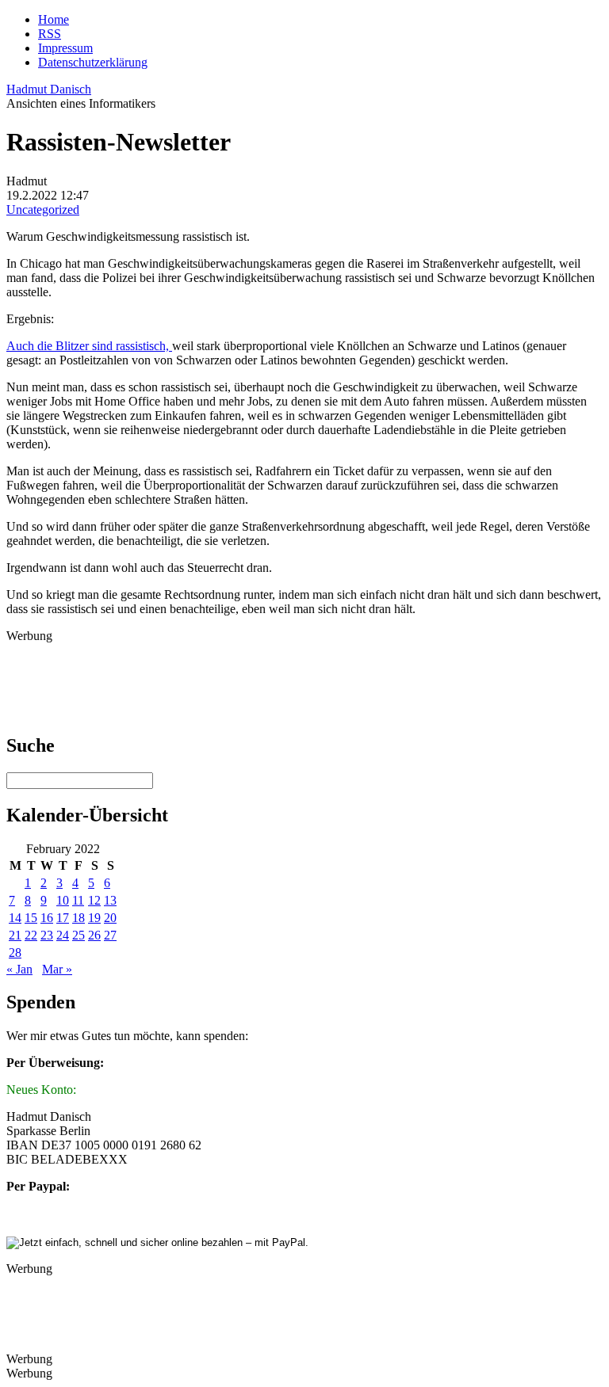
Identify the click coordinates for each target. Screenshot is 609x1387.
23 (46, 935)
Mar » (57, 969)
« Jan (19, 969)
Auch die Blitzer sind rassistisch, (89, 345)
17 (62, 917)
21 (15, 935)
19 (94, 917)
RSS (49, 33)
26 (94, 935)
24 (62, 935)
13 (110, 900)
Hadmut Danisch (48, 89)
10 (62, 900)
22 (31, 935)
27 (110, 935)
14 (15, 917)
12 (94, 900)
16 (46, 917)
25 (78, 935)
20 (110, 917)
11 (78, 900)
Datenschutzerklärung (92, 62)
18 (78, 917)
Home (53, 19)
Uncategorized (42, 209)
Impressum (65, 48)
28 (15, 952)
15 (31, 917)
